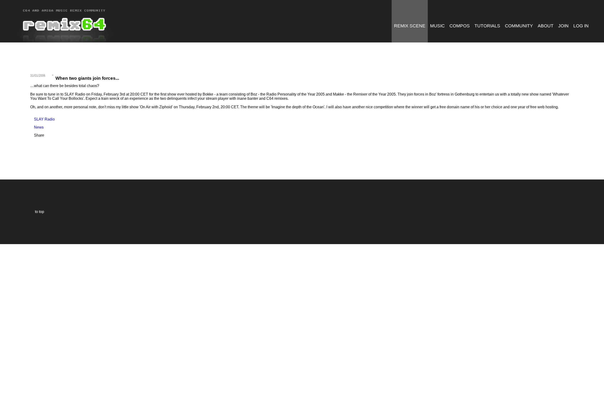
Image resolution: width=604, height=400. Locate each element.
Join (563, 25)
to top (37, 212)
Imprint (5, 389)
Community (519, 25)
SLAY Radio (42, 119)
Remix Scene (409, 25)
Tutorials (487, 25)
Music (437, 25)
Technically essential (9, 321)
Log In (581, 25)
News (37, 127)
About (546, 25)
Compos (459, 25)
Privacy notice (6, 396)
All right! (5, 382)
